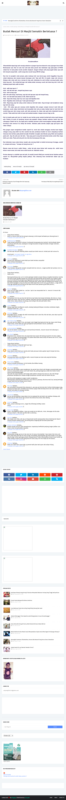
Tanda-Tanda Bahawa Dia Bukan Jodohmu (21, 600)
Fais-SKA (9, 432)
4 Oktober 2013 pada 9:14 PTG (15, 263)
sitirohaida (10, 395)
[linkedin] (32, 474)
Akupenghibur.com (9, 35)
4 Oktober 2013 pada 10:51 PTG (15, 340)
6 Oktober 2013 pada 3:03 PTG (15, 422)
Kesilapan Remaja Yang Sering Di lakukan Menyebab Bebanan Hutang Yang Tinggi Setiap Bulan (35, 592)
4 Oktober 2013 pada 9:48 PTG (15, 293)
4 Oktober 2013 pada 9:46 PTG (15, 286)
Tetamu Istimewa (12, 425)
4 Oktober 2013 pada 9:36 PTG (15, 269)
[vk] (9, 479)
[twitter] (21, 474)
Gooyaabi (27, 797)
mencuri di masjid (17, 166)
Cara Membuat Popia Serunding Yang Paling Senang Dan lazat (26, 608)
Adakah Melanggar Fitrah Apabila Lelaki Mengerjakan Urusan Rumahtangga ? (30, 616)
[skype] (56, 479)
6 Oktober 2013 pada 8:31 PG (15, 414)
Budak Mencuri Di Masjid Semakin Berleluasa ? (10, 219)
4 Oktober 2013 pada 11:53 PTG (15, 352)
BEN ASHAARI (7, 774)
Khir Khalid (10, 334)
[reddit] (45, 474)
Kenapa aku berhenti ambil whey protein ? (15, 776)
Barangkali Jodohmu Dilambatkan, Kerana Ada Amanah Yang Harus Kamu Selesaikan (29, 20)
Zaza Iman (10, 266)
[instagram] (21, 479)
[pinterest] (56, 474)
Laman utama (6, 26)
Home (51, 797)
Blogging (14, 797)
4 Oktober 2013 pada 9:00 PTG (15, 246)
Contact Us (61, 797)
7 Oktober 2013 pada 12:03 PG (15, 440)
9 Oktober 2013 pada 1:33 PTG (15, 446)
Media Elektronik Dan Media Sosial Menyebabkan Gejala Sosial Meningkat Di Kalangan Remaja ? (35, 631)
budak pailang (13, 26)
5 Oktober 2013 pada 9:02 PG (15, 399)
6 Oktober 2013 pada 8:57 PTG (15, 429)
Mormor (9, 289)
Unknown (9, 313)
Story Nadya (10, 362)
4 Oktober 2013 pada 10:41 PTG (15, 325)
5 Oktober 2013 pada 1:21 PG (15, 382)
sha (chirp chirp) (11, 321)
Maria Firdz (10, 410)
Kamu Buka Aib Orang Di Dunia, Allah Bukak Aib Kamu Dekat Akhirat (28, 624)
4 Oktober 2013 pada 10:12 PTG (15, 302)
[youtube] (32, 479)
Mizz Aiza (9, 386)
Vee (8, 296)
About (55, 797)
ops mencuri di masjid (29, 166)
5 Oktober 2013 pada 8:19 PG (15, 391)
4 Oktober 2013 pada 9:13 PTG (15, 256)
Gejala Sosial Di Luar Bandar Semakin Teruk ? (22, 647)
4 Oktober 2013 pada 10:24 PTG (15, 317)
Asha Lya (9, 259)
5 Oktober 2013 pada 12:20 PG (15, 365)
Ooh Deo (9, 417)
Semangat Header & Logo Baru (23, 254)
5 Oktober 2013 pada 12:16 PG (15, 358)
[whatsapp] (45, 479)
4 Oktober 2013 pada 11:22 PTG (15, 346)
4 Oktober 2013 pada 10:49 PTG (15, 331)
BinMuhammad (11, 241)
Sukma (9, 305)
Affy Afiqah (10, 368)
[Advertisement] (33, 12)
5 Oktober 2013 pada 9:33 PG (15, 407)
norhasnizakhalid (12, 328)
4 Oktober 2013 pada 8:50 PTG (15, 237)
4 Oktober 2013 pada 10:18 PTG (15, 310)
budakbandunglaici (12, 250)
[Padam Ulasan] (24, 237)
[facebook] (9, 474)
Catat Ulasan (6, 449)
